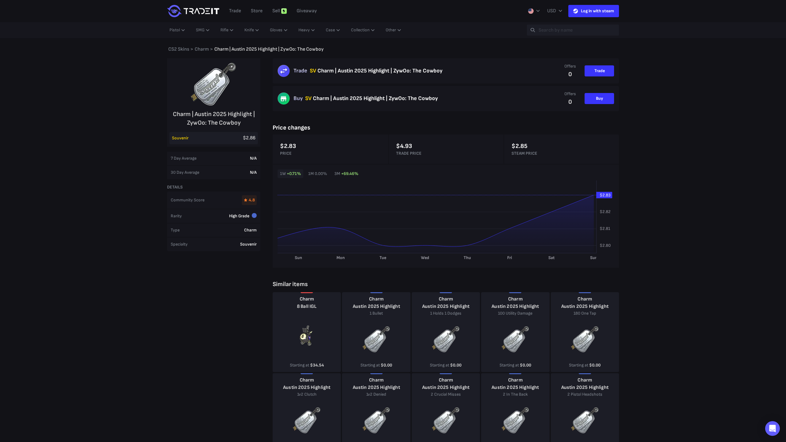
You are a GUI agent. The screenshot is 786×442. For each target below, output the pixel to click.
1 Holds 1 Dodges (445, 313)
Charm (307, 299)
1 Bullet (376, 313)
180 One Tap (585, 313)
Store (257, 11)
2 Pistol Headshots (584, 394)
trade (235, 11)
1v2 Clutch (307, 394)
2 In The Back (515, 394)
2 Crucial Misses (446, 394)
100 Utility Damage (515, 313)
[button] (772, 428)
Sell (276, 11)
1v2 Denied (376, 394)
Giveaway (307, 11)
